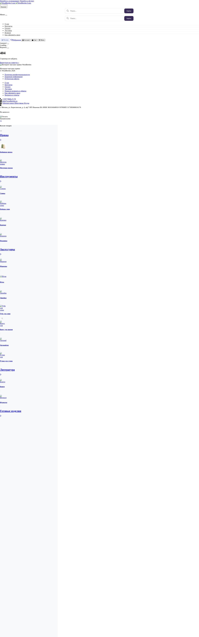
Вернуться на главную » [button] (9, 63)
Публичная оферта (12, 79)
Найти (129, 11)
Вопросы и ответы (12, 95)
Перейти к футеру (27, 1)
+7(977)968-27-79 (9, 99)
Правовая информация (13, 77)
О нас (7, 83)
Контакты (8, 85)
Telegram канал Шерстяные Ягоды (15, 103)
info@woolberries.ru (9, 101)
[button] (1, 121)
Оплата (7, 87)
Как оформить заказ (12, 35)
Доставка (8, 89)
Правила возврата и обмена (15, 91)
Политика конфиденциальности (17, 75)
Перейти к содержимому (9, 1)
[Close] (6, 15)
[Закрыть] (8, 43)
